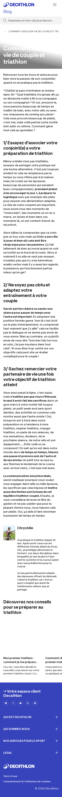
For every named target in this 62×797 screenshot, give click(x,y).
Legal (7, 752)
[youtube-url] (20, 703)
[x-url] (13, 703)
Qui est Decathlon (17, 717)
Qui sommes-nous (16, 729)
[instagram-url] (27, 703)
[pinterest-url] (35, 703)
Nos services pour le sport (24, 740)
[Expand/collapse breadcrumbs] (5, 31)
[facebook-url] (6, 703)
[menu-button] (55, 5)
